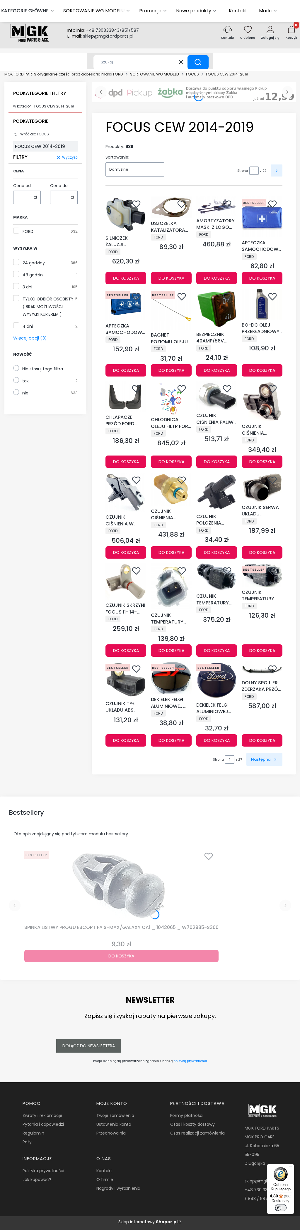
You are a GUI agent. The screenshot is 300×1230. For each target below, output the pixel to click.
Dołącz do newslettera (88, 1046)
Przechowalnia (111, 1133)
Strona (242, 170)
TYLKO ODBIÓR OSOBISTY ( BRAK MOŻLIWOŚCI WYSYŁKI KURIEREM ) (48, 306)
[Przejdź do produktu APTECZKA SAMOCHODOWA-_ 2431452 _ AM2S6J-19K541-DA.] (125, 305)
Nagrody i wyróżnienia (118, 1188)
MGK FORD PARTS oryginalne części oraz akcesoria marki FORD (63, 74)
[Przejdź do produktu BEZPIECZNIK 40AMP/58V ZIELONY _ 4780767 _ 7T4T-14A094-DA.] (216, 309)
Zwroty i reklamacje (42, 1115)
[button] (198, 62)
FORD (28, 231)
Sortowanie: (117, 157)
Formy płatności (186, 1115)
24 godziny (34, 263)
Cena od (22, 186)
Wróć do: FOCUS (34, 134)
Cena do (59, 186)
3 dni (27, 287)
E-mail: (100, 36)
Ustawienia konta (113, 1124)
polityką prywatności (190, 1060)
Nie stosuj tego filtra (42, 369)
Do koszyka (126, 278)
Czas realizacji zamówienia (197, 1133)
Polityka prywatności (43, 1171)
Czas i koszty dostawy (192, 1124)
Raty (27, 1142)
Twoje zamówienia (115, 1115)
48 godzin (33, 275)
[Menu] (290, 1167)
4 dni (28, 326)
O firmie (104, 1179)
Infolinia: (103, 30)
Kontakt (104, 1171)
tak (25, 381)
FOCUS (192, 74)
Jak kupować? (37, 1179)
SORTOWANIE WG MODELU (154, 74)
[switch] (281, 1207)
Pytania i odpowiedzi (43, 1124)
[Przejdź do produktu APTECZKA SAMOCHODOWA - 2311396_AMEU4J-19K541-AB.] (262, 216)
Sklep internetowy (148, 1222)
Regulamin (33, 1133)
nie (25, 393)
